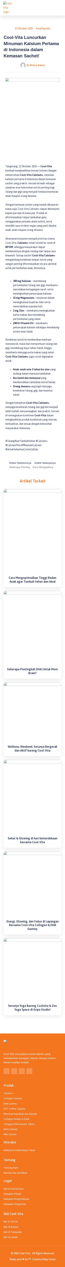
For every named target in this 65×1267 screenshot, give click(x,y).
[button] (59, 7)
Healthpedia (43, 28)
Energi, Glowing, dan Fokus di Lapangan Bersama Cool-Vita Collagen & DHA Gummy (32, 925)
